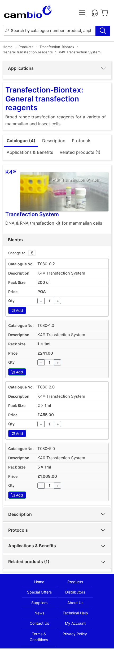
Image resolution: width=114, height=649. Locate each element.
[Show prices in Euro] (32, 253)
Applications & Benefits (32, 545)
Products (26, 47)
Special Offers (39, 592)
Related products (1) (28, 561)
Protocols (18, 530)
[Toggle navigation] (82, 12)
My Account (75, 623)
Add (19, 310)
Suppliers (39, 602)
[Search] (102, 31)
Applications (21, 68)
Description (20, 514)
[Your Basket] (104, 13)
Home (7, 47)
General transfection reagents (28, 52)
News (39, 613)
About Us (75, 602)
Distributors (75, 592)
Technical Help (75, 613)
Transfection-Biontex (57, 47)
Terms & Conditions (39, 637)
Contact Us (39, 623)
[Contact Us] (95, 13)
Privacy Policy (75, 634)
